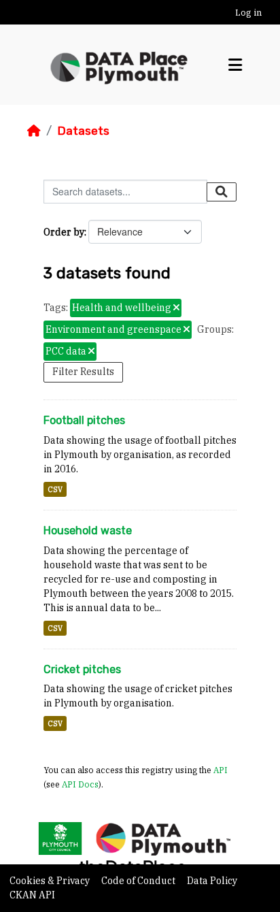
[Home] (34, 130)
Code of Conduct (139, 881)
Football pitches (84, 420)
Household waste (87, 530)
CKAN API (32, 895)
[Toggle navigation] (235, 65)
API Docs (80, 784)
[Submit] (222, 191)
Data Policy (212, 881)
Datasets (83, 130)
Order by (63, 232)
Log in (248, 12)
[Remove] (176, 308)
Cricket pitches (82, 669)
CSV (55, 489)
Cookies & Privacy (51, 881)
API (220, 769)
